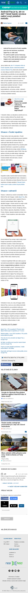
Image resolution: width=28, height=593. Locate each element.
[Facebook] (9, 571)
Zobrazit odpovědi (7, 483)
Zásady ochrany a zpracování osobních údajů (14, 580)
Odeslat (7, 519)
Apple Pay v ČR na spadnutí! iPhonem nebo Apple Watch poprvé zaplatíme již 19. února (12, 330)
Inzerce (16, 544)
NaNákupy (23, 149)
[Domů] (8, 2)
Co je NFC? (6, 542)
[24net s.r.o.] (14, 588)
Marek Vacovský (5, 401)
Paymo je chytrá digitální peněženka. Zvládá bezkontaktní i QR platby (12, 347)
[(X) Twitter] (13, 571)
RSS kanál (16, 546)
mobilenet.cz (12, 552)
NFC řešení (6, 544)
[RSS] (19, 571)
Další (21, 505)
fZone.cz (11, 556)
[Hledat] (21, 3)
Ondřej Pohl (4, 464)
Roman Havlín (4, 431)
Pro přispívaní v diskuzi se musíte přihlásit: (11, 495)
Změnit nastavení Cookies (14, 578)
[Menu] (25, 3)
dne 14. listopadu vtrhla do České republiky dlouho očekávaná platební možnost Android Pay (13, 68)
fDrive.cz (11, 554)
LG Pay (18, 357)
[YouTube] (15, 571)
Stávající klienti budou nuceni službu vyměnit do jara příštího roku (13, 184)
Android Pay (7, 357)
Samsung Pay (11, 360)
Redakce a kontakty (19, 542)
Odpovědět (16, 483)
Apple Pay (21, 197)
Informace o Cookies (14, 576)
